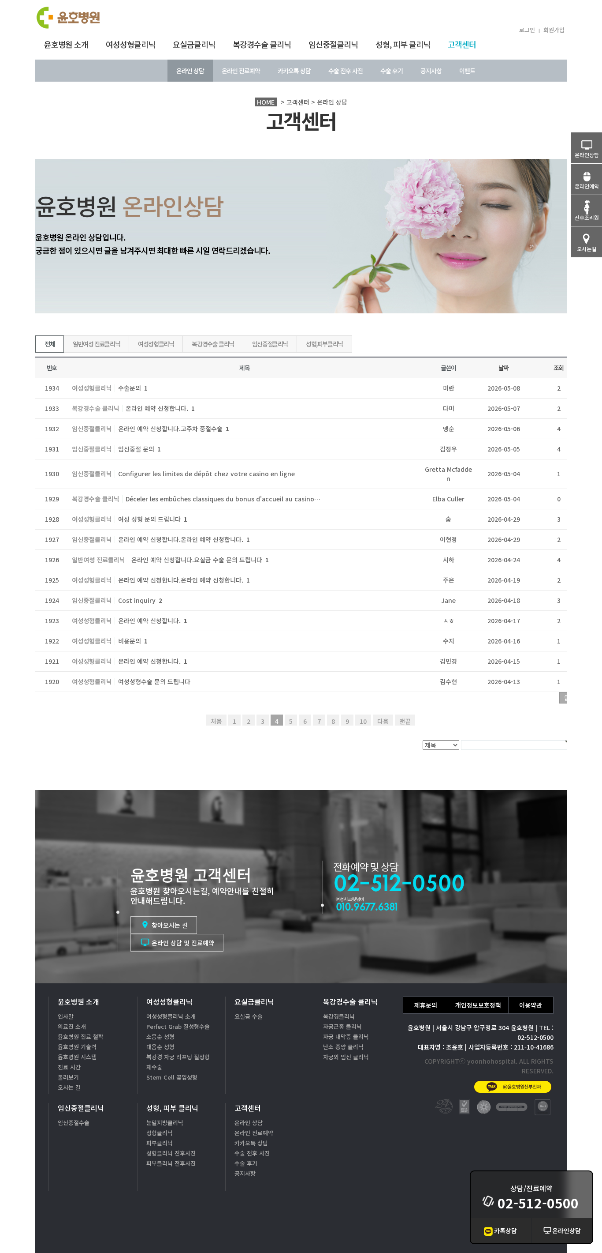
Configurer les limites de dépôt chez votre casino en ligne (206, 473)
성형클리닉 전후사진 (171, 1153)
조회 (559, 367)
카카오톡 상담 (294, 70)
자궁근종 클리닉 (342, 1026)
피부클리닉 (159, 1143)
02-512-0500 (538, 1202)
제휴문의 (425, 1005)
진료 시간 (69, 1067)
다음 (383, 721)
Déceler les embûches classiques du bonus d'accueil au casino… (223, 498)
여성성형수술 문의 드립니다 (154, 681)
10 (363, 721)
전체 (50, 343)
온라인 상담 (190, 70)
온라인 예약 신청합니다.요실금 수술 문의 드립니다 (200, 559)
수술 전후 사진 (345, 70)
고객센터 (462, 44)
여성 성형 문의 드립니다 (152, 519)
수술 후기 (391, 70)
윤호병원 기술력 (77, 1046)
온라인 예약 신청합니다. (160, 408)
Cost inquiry (140, 600)
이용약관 (530, 1005)
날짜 (503, 367)
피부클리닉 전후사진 (171, 1163)
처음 (216, 721)
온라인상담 (566, 1230)
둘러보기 (68, 1077)
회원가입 (554, 30)
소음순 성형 (160, 1036)
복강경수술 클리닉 (262, 44)
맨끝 (405, 721)
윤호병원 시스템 (77, 1057)
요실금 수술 (248, 1016)
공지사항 (431, 70)
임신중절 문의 (139, 448)
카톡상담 (505, 1230)
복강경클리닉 (339, 1016)
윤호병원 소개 (66, 44)
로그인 (527, 30)
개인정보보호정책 (478, 1005)
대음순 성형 (160, 1046)
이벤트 (467, 70)
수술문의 (133, 388)
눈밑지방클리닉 (164, 1122)
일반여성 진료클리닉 (96, 343)
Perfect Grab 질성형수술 (178, 1026)
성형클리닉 (159, 1132)
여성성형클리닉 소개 (171, 1016)
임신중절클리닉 (333, 44)
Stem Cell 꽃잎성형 (171, 1077)
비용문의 (133, 640)
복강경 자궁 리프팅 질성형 (178, 1057)
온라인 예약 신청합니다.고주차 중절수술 (173, 428)
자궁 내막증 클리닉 (346, 1036)
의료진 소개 (72, 1026)
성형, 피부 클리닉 (402, 44)
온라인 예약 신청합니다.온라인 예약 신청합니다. (184, 539)
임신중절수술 (73, 1122)
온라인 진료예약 (241, 70)
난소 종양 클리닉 (343, 1046)
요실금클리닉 (194, 44)
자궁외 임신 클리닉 (346, 1057)
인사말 (66, 1016)
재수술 (154, 1067)
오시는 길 (69, 1087)
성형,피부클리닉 (324, 343)
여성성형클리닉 (130, 44)
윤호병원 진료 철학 (81, 1036)
